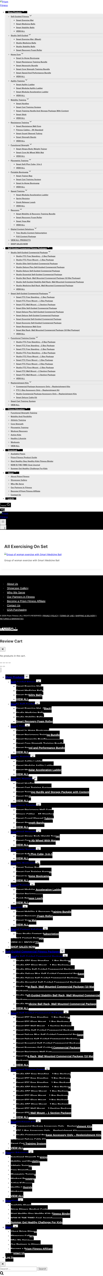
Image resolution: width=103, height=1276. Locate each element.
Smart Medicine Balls (25, 24)
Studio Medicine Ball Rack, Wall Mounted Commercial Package (44, 285)
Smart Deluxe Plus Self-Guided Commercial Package (40, 312)
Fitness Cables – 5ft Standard (29, 130)
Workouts (15, 442)
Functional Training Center (28, 1069)
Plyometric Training (19, 427)
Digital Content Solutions (27, 929)
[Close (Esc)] (1, 662)
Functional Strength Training (24, 413)
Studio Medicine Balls (26, 43)
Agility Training (20, 756)
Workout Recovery (19, 431)
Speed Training (20, 885)
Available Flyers (18, 454)
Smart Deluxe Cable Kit (26, 397)
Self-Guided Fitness (23, 682)
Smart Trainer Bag (24, 176)
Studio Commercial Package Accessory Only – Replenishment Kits (46, 394)
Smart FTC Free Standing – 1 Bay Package (35, 297)
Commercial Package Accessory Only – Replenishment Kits (43, 386)
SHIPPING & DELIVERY (85, 616)
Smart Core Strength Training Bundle (33, 69)
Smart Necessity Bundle (27, 65)
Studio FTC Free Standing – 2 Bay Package (35, 342)
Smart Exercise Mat (25, 20)
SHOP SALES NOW (19, 244)
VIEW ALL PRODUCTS (21, 240)
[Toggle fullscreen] (7, 662)
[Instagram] (6, 629)
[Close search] (2, 1264)
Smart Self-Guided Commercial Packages (37, 1013)
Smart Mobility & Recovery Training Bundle (35, 214)
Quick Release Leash (25, 202)
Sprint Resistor (23, 199)
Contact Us (16, 495)
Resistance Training (23, 805)
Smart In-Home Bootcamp (27, 58)
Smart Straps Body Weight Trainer (31, 149)
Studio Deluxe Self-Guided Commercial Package (38, 271)
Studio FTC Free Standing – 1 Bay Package (35, 256)
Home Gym (18, 726)
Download (11, 1200)
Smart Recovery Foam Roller (29, 50)
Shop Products (14, 677)
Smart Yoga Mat (23, 221)
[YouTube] (16, 629)
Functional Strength (23, 831)
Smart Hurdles (22, 103)
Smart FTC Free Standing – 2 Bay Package (35, 345)
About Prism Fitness (20, 476)
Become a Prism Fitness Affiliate (25, 491)
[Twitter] (3, 629)
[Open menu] (3, 522)
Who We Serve (17, 484)
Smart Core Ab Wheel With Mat (30, 152)
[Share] (4, 662)
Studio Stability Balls (25, 46)
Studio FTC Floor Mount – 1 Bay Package (35, 260)
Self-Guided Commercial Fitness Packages (32, 951)
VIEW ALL (20, 31)
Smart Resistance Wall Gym (28, 126)
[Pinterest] (9, 629)
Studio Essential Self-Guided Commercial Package (39, 274)
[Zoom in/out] (9, 662)
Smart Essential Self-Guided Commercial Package (38, 319)
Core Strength (17, 424)
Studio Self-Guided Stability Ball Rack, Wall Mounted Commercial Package (50, 282)
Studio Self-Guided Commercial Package (37, 956)
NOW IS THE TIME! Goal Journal (25, 465)
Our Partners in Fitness (21, 487)
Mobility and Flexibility (21, 416)
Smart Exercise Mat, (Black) (28, 39)
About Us (12, 583)
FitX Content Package (26, 236)
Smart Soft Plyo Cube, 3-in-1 (29, 164)
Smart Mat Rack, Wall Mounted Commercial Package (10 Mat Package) (48, 330)
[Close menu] (0, 670)
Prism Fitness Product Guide (24, 457)
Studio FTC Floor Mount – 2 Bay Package (35, 367)
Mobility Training (21, 779)
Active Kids (16, 435)
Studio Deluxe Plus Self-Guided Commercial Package (40, 267)
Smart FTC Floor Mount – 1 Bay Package (34, 301)
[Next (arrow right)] (4, 666)
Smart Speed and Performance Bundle (33, 73)
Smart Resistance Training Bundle (31, 62)
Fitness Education (16, 1152)
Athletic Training (18, 420)
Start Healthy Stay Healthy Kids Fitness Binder (32, 461)
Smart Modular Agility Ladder (29, 88)
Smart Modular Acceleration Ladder (32, 92)
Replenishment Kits (23, 1122)
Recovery (17, 907)
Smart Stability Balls (25, 27)
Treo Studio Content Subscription (31, 233)
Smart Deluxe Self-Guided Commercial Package (37, 315)
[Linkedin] (12, 629)
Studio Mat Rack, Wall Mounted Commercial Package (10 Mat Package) (48, 278)
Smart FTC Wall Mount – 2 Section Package (35, 371)
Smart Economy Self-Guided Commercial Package (38, 323)
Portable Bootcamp (23, 863)
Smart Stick (21, 114)
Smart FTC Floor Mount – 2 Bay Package (34, 364)
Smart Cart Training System (28, 107)
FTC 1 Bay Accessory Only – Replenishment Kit (37, 390)
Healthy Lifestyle (18, 438)
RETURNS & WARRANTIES (11, 619)
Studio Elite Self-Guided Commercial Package (37, 263)
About (9, 1227)
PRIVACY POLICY (50, 616)
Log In (11, 498)
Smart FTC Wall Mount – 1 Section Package (35, 304)
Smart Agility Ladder (25, 84)
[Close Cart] (2, 649)
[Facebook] (1, 629)
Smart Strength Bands (26, 137)
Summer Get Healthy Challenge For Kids (29, 468)
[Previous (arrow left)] (1, 666)
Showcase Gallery (19, 480)
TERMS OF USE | (67, 616)
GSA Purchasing (17, 609)
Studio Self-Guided (23, 704)
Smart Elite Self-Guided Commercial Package (36, 308)
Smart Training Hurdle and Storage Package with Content (42, 111)
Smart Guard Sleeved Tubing (29, 133)
